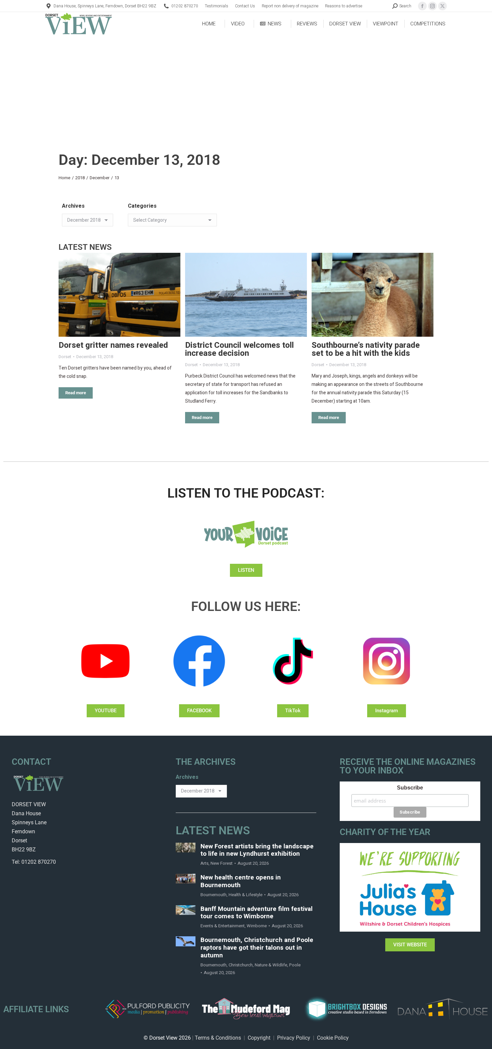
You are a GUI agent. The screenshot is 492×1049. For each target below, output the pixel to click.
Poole (295, 965)
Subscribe (410, 788)
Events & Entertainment (222, 926)
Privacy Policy (293, 1038)
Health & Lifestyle (245, 894)
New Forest (222, 863)
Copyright (259, 1038)
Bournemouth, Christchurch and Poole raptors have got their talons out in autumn (256, 947)
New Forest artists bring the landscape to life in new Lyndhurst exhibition (257, 850)
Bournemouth (213, 894)
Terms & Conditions (218, 1038)
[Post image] (119, 295)
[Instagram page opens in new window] (432, 6)
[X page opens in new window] (442, 6)
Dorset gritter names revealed (113, 345)
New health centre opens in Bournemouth (240, 881)
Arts (204, 863)
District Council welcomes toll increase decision (239, 349)
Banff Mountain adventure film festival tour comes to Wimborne (256, 913)
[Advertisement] (246, 85)
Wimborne (257, 926)
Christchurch (241, 965)
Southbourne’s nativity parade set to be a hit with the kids (366, 349)
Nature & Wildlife (271, 965)
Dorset (65, 356)
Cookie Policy (333, 1038)
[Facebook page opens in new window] (422, 6)
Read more (75, 392)
